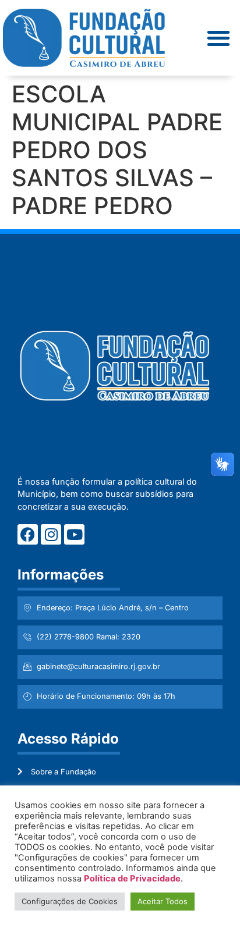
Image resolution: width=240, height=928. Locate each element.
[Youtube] (74, 534)
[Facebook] (27, 534)
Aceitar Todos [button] (162, 901)
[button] (218, 38)
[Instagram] (51, 534)
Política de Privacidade (132, 878)
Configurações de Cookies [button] (70, 901)
